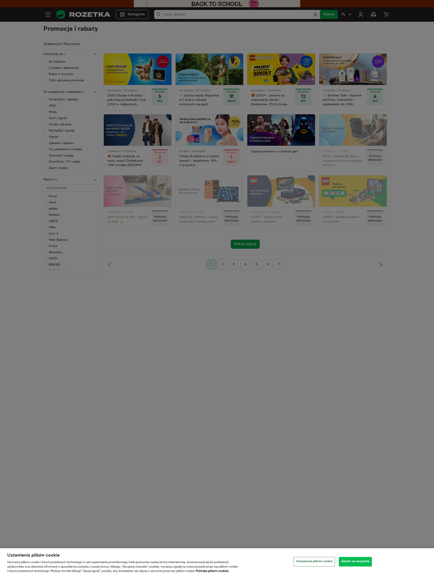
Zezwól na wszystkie (355, 561)
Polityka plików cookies (212, 571)
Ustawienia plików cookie (314, 561)
